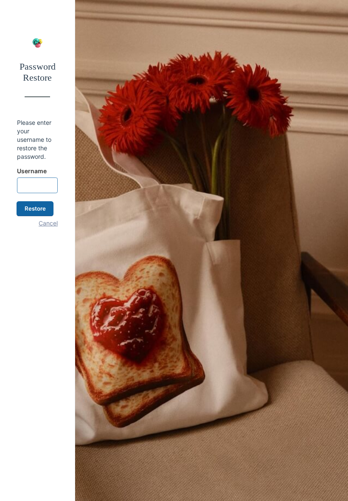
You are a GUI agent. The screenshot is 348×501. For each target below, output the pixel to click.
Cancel (48, 223)
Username (32, 171)
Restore (35, 208)
